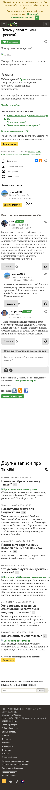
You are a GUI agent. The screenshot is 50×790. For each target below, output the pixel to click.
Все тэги (5, 753)
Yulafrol (5, 505)
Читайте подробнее (11, 105)
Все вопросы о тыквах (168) (15, 131)
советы (26, 154)
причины (19, 154)
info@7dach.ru (14, 715)
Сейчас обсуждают (10, 728)
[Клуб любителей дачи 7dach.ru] (12, 24)
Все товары (6, 739)
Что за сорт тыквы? (16, 122)
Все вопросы (7, 746)
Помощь (5, 735)
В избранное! (12, 42)
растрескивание (7, 154)
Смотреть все (8, 660)
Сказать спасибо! (12, 204)
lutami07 (5, 632)
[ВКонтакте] (36, 160)
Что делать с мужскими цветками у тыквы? (24, 570)
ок (37, 17)
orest (11, 221)
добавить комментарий (12, 396)
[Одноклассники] (40, 160)
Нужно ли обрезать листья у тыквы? (21, 482)
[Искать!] (46, 24)
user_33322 (6, 602)
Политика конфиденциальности (15, 764)
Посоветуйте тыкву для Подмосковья (17, 510)
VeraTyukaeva (15, 311)
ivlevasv (5, 477)
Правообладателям (10, 772)
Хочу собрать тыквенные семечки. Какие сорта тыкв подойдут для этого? (20, 608)
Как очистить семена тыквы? (21, 636)
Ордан (23, 79)
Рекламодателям (9, 775)
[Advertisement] (25, 430)
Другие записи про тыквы (21, 466)
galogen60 (6, 541)
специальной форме (26, 380)
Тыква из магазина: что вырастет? (23, 125)
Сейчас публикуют (9, 724)
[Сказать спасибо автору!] (45, 266)
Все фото (6, 742)
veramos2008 (18, 274)
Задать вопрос (10, 144)
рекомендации (36, 154)
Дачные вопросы (9, 731)
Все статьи (6, 750)
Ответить (8, 266)
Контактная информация (12, 768)
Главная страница (9, 721)
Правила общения (9, 757)
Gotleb (4, 565)
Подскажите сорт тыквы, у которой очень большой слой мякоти (22, 548)
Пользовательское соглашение (15, 761)
